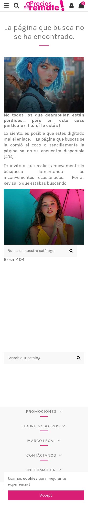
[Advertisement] (44, 308)
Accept (46, 495)
